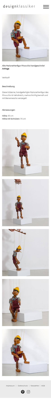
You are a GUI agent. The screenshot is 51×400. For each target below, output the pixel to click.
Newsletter (35, 386)
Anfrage (5, 69)
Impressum (10, 386)
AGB (43, 386)
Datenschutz (23, 386)
